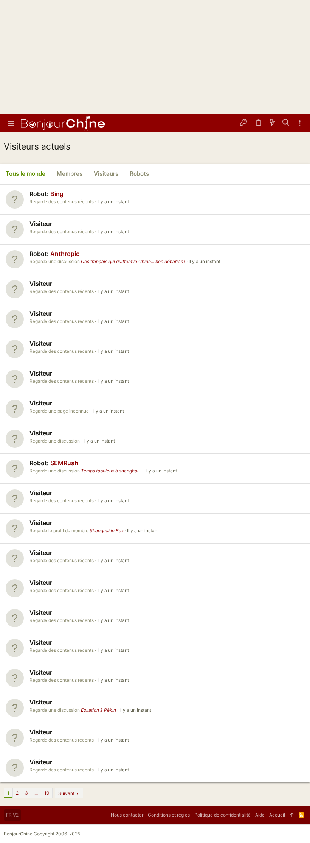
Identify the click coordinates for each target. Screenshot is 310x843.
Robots (139, 173)
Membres (69, 173)
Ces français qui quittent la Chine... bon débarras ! (133, 261)
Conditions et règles (169, 815)
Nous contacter (127, 815)
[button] (11, 123)
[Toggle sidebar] (299, 123)
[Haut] (291, 815)
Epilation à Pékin (98, 710)
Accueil (277, 815)
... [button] (36, 793)
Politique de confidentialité (222, 815)
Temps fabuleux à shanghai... (111, 471)
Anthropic (64, 253)
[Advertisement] (155, 57)
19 (46, 793)
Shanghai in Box (107, 530)
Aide (260, 815)
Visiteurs (106, 173)
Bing (57, 194)
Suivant (66, 793)
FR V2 (12, 815)
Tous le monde (25, 173)
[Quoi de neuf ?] (272, 123)
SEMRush (64, 463)
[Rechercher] (286, 123)
